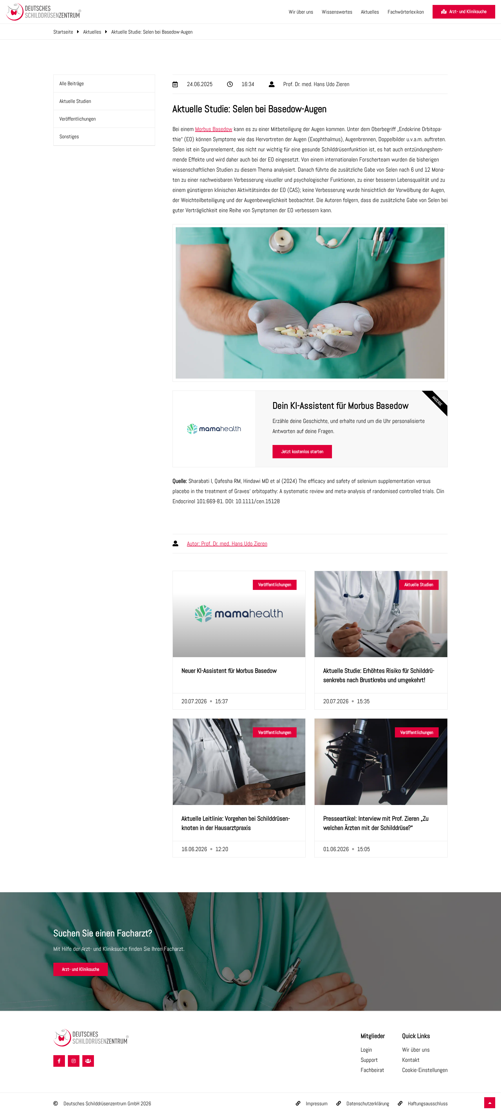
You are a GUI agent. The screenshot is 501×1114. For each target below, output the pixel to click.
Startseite (63, 31)
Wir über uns (301, 11)
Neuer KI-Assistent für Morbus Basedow (229, 670)
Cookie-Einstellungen (425, 1070)
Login (366, 1049)
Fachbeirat (372, 1070)
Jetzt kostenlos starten (302, 451)
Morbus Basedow (213, 129)
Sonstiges (69, 136)
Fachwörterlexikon (406, 11)
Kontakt (411, 1060)
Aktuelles (370, 11)
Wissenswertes (337, 11)
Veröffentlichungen (77, 118)
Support (369, 1060)
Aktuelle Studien (75, 101)
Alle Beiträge (71, 83)
